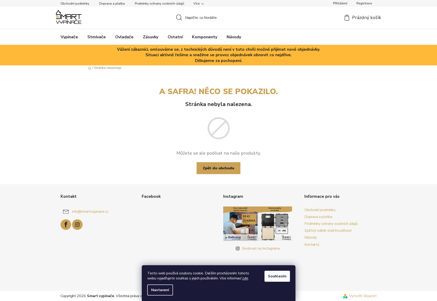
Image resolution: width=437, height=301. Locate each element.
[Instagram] (77, 224)
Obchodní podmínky (75, 3)
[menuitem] (69, 37)
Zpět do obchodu (218, 168)
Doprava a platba (112, 3)
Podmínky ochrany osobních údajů (159, 3)
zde (245, 278)
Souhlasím (277, 276)
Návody (310, 237)
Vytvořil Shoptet (363, 295)
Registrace (364, 3)
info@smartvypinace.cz (90, 211)
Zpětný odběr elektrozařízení (327, 230)
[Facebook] (66, 224)
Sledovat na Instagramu (261, 248)
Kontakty (311, 244)
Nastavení (160, 290)
